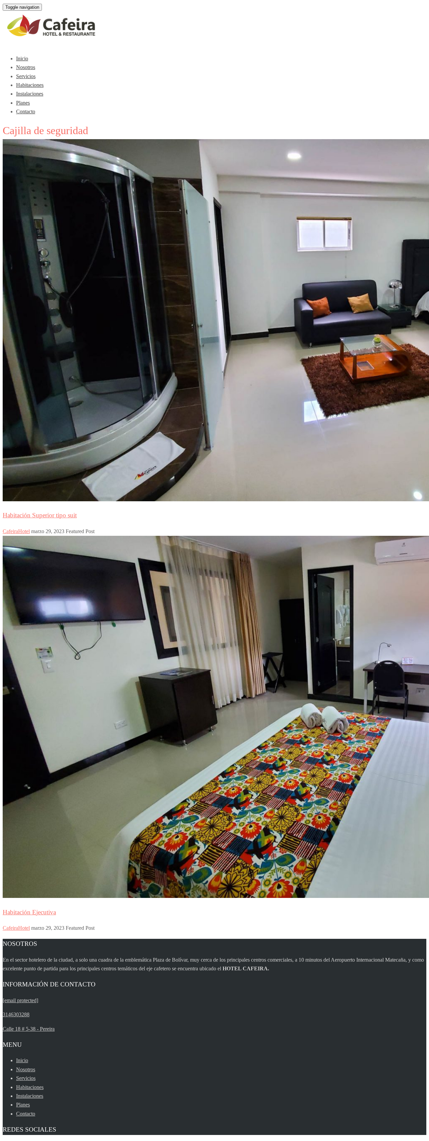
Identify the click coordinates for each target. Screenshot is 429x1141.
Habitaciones (30, 85)
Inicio (22, 58)
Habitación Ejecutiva (29, 912)
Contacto (25, 111)
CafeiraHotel (16, 531)
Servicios (26, 76)
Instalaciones (29, 94)
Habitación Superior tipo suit (40, 515)
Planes (23, 103)
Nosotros (25, 67)
